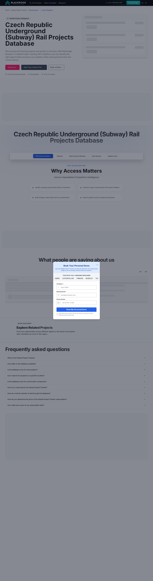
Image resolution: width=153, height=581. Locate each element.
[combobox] (59, 303)
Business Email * (61, 291)
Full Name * (60, 284)
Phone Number (61, 299)
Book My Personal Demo (77, 309)
